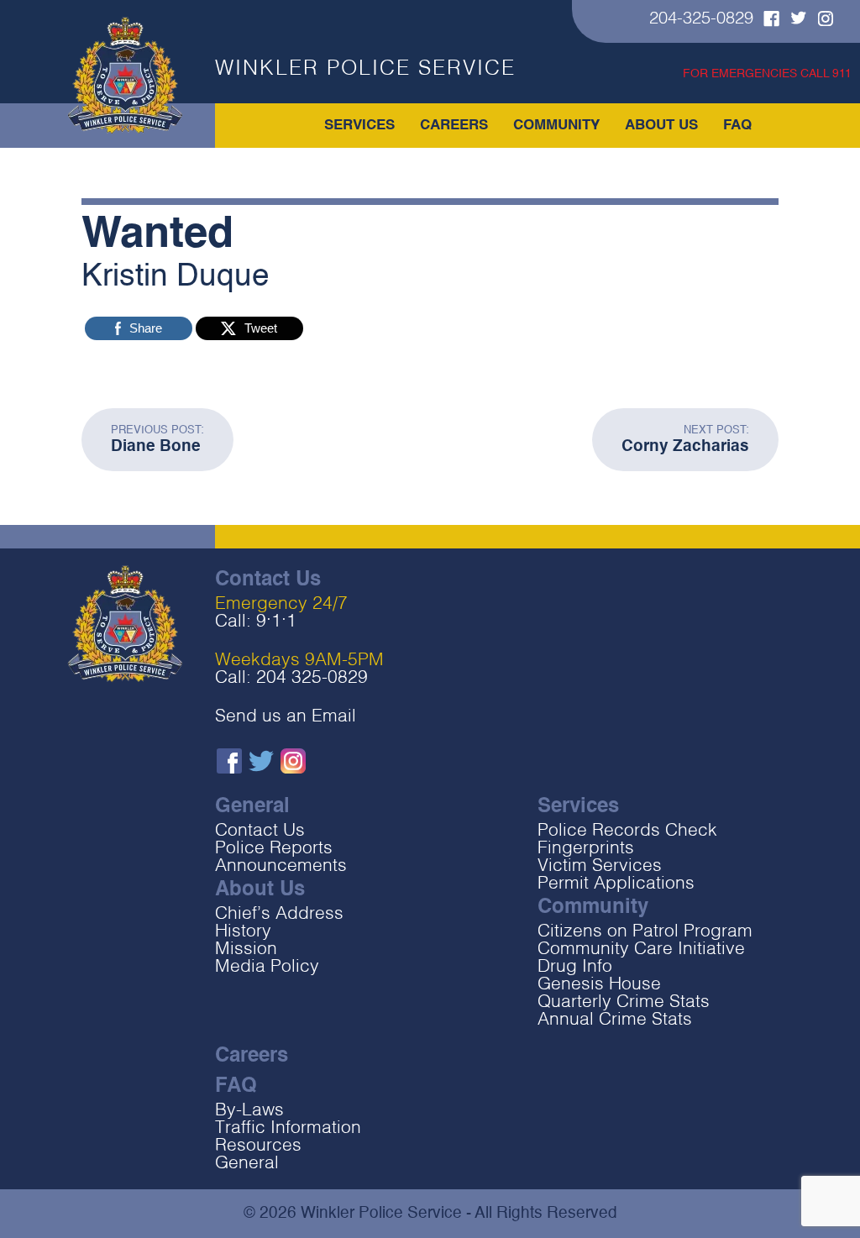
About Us (661, 125)
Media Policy (267, 967)
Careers (454, 125)
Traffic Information (288, 1128)
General (247, 1163)
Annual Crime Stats (615, 1020)
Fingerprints (586, 849)
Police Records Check (627, 831)
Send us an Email (285, 717)
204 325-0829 (312, 678)
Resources (258, 1146)
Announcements (281, 866)
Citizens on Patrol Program (645, 932)
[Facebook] (767, 21)
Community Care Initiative (641, 949)
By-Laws (249, 1111)
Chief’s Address (279, 914)
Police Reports (274, 849)
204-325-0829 (701, 19)
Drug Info (575, 967)
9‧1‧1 (276, 622)
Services (359, 125)
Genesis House (599, 985)
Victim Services (600, 866)
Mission (246, 949)
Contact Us (260, 831)
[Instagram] (821, 21)
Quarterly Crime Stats (624, 1002)
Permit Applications (616, 884)
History (243, 932)
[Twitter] (794, 20)
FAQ (737, 125)
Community (556, 125)
